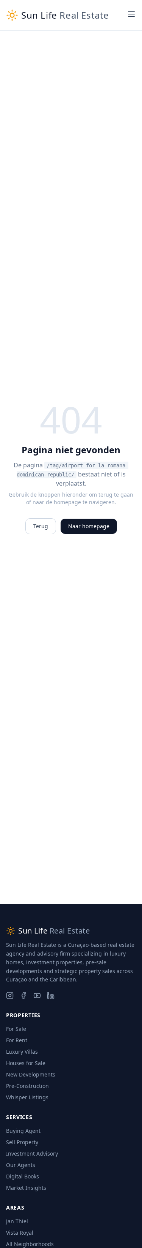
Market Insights (26, 1187)
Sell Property (22, 1142)
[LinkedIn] (51, 995)
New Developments (30, 1074)
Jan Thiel (17, 1221)
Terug (40, 526)
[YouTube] (37, 995)
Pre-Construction (27, 1085)
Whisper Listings (27, 1097)
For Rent (16, 1040)
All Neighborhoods (30, 1244)
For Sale (16, 1028)
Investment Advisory (32, 1153)
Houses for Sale (25, 1063)
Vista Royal (19, 1232)
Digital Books (22, 1176)
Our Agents (20, 1165)
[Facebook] (23, 995)
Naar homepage (88, 526)
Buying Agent (23, 1130)
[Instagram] (10, 995)
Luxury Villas (22, 1051)
